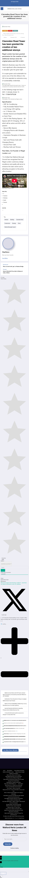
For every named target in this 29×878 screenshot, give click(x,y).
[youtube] (11, 4)
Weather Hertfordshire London (8, 772)
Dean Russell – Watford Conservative (13, 788)
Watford (15, 30)
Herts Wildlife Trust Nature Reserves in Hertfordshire (13, 798)
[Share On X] (14, 613)
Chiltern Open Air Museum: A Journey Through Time (13, 813)
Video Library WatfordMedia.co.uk (10, 783)
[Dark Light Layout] (27, 9)
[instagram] (13, 4)
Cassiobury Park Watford (13, 773)
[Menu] (2, 8)
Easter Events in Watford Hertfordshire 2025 (13, 808)
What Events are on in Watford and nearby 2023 (13, 785)
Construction (18, 33)
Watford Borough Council (10, 227)
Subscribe (8, 844)
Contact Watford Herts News (19, 770)
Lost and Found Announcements (13, 797)
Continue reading (14, 848)
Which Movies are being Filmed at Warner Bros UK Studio (13, 779)
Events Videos (20, 783)
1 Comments (22, 37)
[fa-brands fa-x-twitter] (15, 4)
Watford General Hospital (19, 772)
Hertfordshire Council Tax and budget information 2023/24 (13, 795)
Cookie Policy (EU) (13, 814)
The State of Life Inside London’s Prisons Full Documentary (13, 816)
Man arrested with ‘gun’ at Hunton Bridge (13, 266)
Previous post (5, 264)
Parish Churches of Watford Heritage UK (13, 777)
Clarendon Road (13, 33)
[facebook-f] (17, 4)
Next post (5, 269)
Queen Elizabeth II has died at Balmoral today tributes (13, 272)
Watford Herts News (8, 818)
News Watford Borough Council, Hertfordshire (14, 776)
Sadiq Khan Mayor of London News (13, 807)
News (10, 30)
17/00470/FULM (10, 94)
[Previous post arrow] (25, 266)
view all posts (5, 258)
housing (22, 33)
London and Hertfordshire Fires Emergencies (14, 786)
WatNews (5, 37)
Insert (3, 873)
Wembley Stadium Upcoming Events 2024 (13, 804)
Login (2, 559)
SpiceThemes (21, 818)
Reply (1, 867)
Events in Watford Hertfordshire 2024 (13, 799)
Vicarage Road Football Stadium (13, 780)
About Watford (9, 770)
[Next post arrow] (25, 272)
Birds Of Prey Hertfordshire (13, 811)
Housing (5, 30)
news (19, 223)
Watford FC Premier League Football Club (13, 805)
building (8, 33)
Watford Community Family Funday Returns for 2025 (13, 810)
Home (4, 770)
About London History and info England (14, 775)
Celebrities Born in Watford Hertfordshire (13, 782)
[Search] (24, 9)
